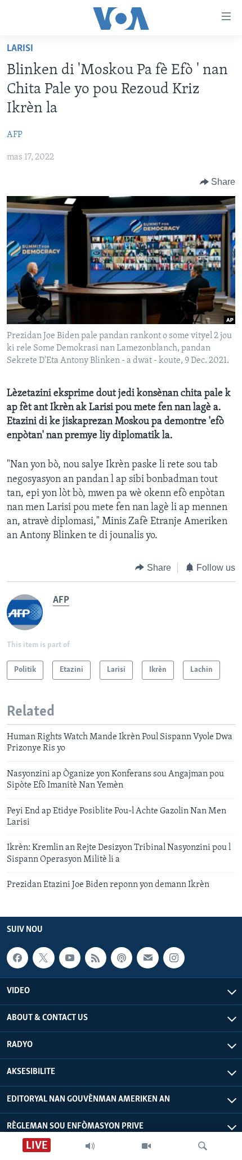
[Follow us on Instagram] (174, 957)
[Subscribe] (147, 957)
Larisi (20, 49)
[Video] (146, 1146)
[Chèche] (202, 1146)
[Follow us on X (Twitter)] (43, 957)
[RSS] (95, 957)
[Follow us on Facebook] (17, 957)
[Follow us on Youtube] (69, 957)
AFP (15, 134)
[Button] (218, 182)
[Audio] (90, 1146)
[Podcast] (121, 957)
